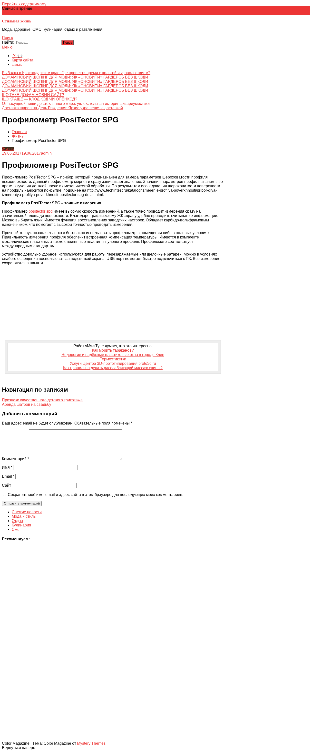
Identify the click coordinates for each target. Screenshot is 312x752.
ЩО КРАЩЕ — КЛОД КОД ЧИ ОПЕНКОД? (39, 99)
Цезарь (122, 13)
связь (17, 64)
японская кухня (16, 13)
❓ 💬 (17, 56)
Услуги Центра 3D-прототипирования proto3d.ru (113, 363)
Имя (7, 467)
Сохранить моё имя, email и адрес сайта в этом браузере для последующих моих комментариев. (95, 495)
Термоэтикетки (113, 359)
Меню (7, 47)
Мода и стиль (24, 516)
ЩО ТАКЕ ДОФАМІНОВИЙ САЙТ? (33, 95)
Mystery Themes (91, 743)
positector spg (41, 211)
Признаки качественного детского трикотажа (42, 400)
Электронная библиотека (76, 13)
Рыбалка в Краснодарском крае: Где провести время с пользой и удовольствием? (76, 73)
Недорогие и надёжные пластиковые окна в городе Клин (112, 355)
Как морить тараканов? (113, 350)
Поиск (7, 38)
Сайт (6, 485)
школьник (107, 13)
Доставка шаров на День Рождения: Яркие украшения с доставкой (62, 108)
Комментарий (15, 459)
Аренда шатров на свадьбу (26, 404)
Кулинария (21, 525)
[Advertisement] (113, 303)
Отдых (17, 521)
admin (46, 153)
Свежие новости (27, 512)
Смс (15, 529)
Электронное (41, 13)
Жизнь (8, 149)
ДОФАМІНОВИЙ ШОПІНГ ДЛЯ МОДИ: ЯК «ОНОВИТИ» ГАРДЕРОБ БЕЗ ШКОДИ (75, 77)
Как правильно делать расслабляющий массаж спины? (113, 368)
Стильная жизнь (16, 21)
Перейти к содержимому (24, 4)
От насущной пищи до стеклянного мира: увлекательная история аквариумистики (76, 103)
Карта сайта (22, 60)
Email (8, 476)
